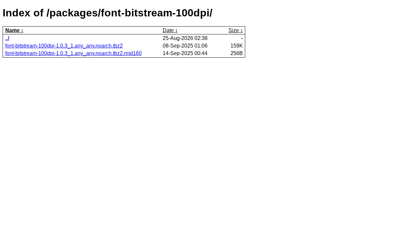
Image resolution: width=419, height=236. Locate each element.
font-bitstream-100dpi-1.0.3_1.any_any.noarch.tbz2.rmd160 (73, 53)
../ (7, 38)
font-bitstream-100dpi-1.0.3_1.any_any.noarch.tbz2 (64, 46)
